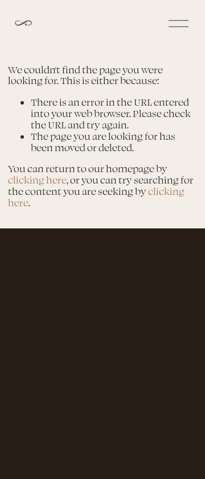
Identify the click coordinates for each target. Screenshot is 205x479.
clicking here (37, 180)
